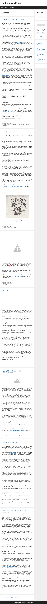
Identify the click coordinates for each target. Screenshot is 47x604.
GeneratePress (30, 602)
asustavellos (26, 404)
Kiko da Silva (14, 190)
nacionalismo (15, 124)
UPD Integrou (29, 502)
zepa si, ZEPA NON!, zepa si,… (11, 371)
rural (25, 502)
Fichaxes (5, 131)
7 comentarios (5, 436)
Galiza (12, 124)
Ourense (21, 124)
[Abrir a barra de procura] (45, 7)
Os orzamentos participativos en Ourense (15, 510)
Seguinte (16, 597)
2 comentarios (5, 125)
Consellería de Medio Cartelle (7, 111)
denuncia (8, 283)
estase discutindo (26, 564)
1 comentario (5, 284)
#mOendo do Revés (11, 3)
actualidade (4, 123)
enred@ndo (12, 7)
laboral (12, 502)
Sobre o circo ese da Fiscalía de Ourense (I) (41, 47)
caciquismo (8, 124)
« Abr (41, 36)
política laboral (5, 501)
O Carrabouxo (7, 220)
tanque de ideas (13, 453)
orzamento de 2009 (5, 566)
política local (9, 123)
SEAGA (24, 124)
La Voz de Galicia (19, 276)
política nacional (9, 434)
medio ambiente (11, 435)
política (15, 227)
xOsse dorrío (28, 435)
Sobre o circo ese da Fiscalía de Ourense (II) (41, 43)
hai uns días (11, 566)
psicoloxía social (22, 502)
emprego (4, 502)
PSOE (24, 435)
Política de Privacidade (4, 7)
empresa (7, 502)
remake (7, 190)
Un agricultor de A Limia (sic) (17, 387)
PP (16, 227)
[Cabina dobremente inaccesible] (17, 248)
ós (23, 404)
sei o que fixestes (28, 124)
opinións (18, 124)
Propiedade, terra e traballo (10, 442)
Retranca (21, 190)
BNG (7, 435)
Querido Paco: (6, 290)
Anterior (4, 597)
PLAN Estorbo (6, 233)
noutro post (28, 37)
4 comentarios (5, 504)
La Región (22, 274)
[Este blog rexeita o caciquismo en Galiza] (17, 206)
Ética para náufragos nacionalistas (13, 19)
